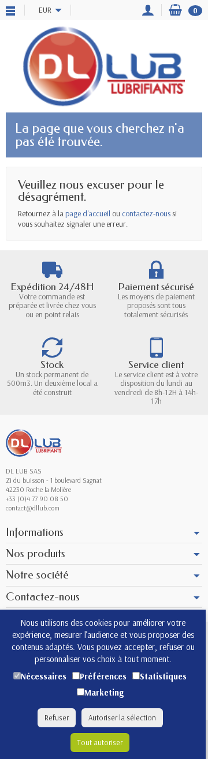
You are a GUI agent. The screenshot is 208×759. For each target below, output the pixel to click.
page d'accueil (87, 213)
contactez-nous (146, 213)
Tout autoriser (99, 742)
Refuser (56, 717)
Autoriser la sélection (122, 717)
